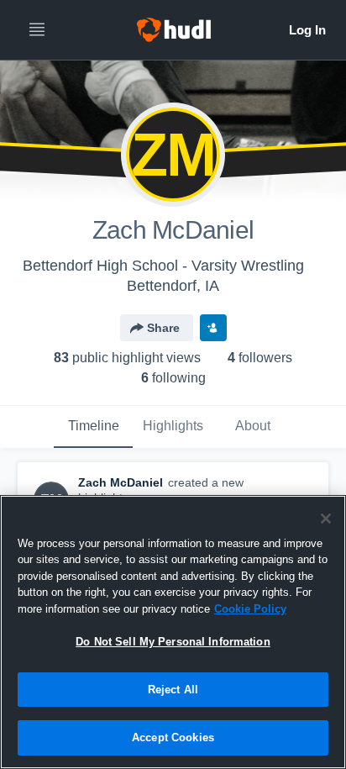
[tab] (93, 427)
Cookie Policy (250, 609)
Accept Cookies (173, 737)
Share (163, 327)
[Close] (325, 518)
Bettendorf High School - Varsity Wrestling (163, 265)
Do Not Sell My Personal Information (173, 641)
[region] (173, 632)
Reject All (173, 689)
